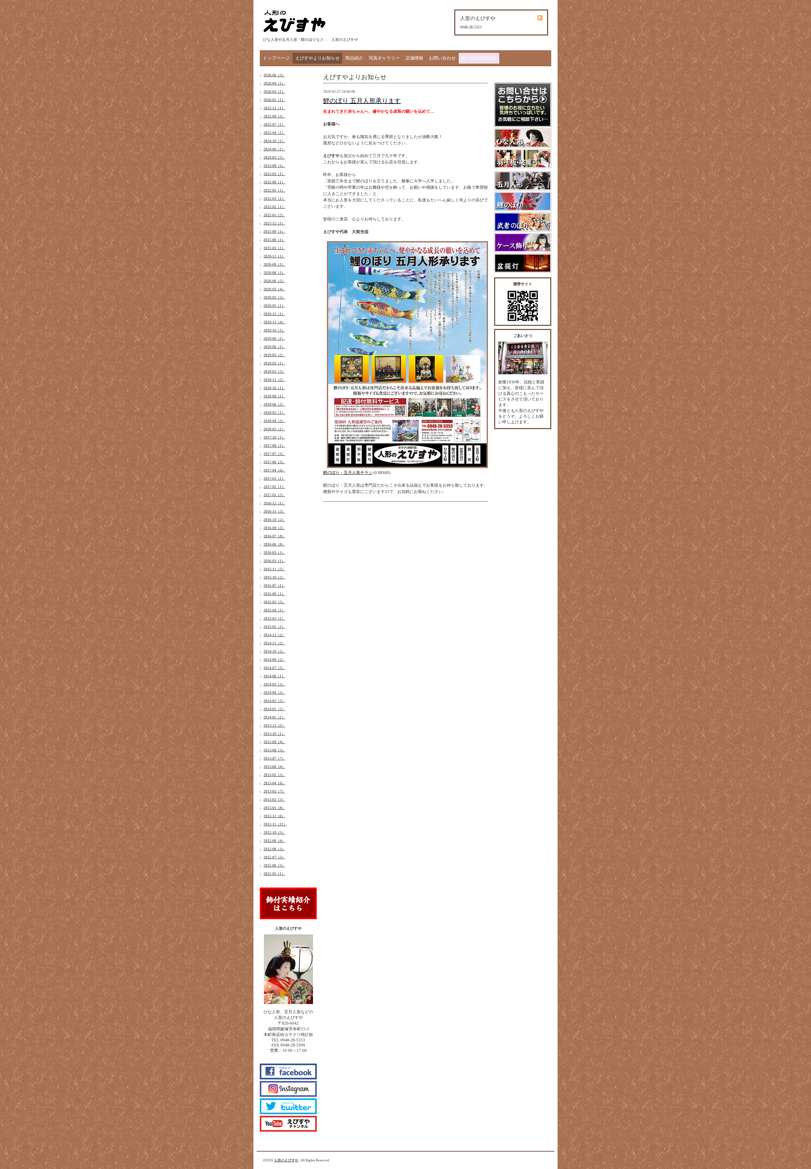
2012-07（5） (274, 857)
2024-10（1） (274, 141)
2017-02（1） (274, 487)
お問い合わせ (442, 58)
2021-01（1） (274, 248)
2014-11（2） (274, 643)
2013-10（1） (274, 734)
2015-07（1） (274, 585)
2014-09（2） (274, 659)
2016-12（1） (274, 503)
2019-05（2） (274, 355)
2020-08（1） (274, 273)
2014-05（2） (274, 684)
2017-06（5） (274, 462)
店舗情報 (414, 58)
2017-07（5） (274, 454)
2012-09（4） (274, 841)
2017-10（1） (274, 437)
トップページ (276, 58)
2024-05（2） (274, 157)
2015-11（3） (274, 569)
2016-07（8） (274, 536)
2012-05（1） (274, 873)
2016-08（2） (274, 528)
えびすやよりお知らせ (317, 58)
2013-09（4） (274, 742)
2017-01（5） (274, 495)
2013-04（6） (274, 783)
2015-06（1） (274, 594)
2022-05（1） (274, 190)
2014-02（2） (274, 709)
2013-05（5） (274, 775)
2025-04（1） (274, 133)
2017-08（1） (274, 445)
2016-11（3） (274, 511)
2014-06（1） (274, 676)
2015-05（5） (274, 602)
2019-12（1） (274, 314)
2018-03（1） (274, 429)
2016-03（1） (274, 561)
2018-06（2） (274, 404)
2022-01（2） (274, 215)
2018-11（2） (274, 380)
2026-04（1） (274, 83)
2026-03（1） (274, 91)
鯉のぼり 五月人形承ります (362, 100)
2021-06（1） (274, 240)
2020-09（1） (274, 264)
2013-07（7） (274, 758)
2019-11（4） (274, 322)
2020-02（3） (274, 297)
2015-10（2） (274, 577)
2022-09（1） (274, 182)
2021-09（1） (274, 231)
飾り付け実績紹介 (479, 58)
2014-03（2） (274, 701)
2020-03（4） (274, 289)
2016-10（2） (274, 519)
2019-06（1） (274, 347)
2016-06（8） (274, 544)
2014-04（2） (274, 692)
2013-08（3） (274, 750)
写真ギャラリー (384, 58)
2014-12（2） (274, 635)
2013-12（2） (274, 725)
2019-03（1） (274, 363)
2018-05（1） (274, 412)
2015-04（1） (274, 610)
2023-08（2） (274, 165)
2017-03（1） (274, 478)
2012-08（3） (274, 849)
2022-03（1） (274, 198)
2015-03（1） (274, 618)
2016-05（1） (274, 552)
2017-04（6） (274, 470)
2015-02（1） (274, 627)
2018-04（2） (274, 421)
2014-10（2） (274, 651)
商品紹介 (354, 58)
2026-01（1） (274, 100)
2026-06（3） (274, 75)
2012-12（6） (274, 816)
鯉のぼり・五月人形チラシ (348, 472)
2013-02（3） (274, 799)
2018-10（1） (274, 388)
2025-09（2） (274, 116)
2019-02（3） (274, 371)
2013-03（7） (274, 791)
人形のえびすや (286, 1160)
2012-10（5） (274, 832)
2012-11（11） (275, 824)
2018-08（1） (274, 396)
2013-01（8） (274, 808)
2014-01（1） (274, 717)
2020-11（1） (274, 256)
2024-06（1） (274, 149)
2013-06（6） (274, 766)
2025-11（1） (274, 108)
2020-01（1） (274, 305)
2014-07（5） (274, 668)
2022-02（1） (274, 207)
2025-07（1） (274, 124)
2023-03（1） (274, 174)
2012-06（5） (274, 865)
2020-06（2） (274, 281)
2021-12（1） (274, 223)
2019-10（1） (274, 330)
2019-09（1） (274, 338)
